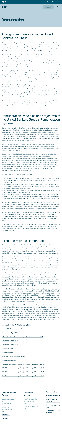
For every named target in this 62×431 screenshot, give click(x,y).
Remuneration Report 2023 (10, 344)
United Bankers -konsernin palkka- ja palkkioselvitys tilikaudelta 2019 (23, 364)
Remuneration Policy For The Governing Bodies (16, 325)
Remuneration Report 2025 (10, 333)
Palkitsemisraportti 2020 (9, 360)
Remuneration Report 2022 (10, 348)
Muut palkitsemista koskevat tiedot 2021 (14, 356)
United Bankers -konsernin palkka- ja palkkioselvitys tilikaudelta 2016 (23, 376)
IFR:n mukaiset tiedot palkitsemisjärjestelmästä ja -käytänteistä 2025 (22, 337)
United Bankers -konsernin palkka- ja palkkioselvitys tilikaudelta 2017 (23, 372)
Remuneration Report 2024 (10, 340)
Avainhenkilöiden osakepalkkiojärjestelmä (14, 329)
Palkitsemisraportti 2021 (9, 352)
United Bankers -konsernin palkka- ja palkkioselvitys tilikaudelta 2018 (23, 368)
